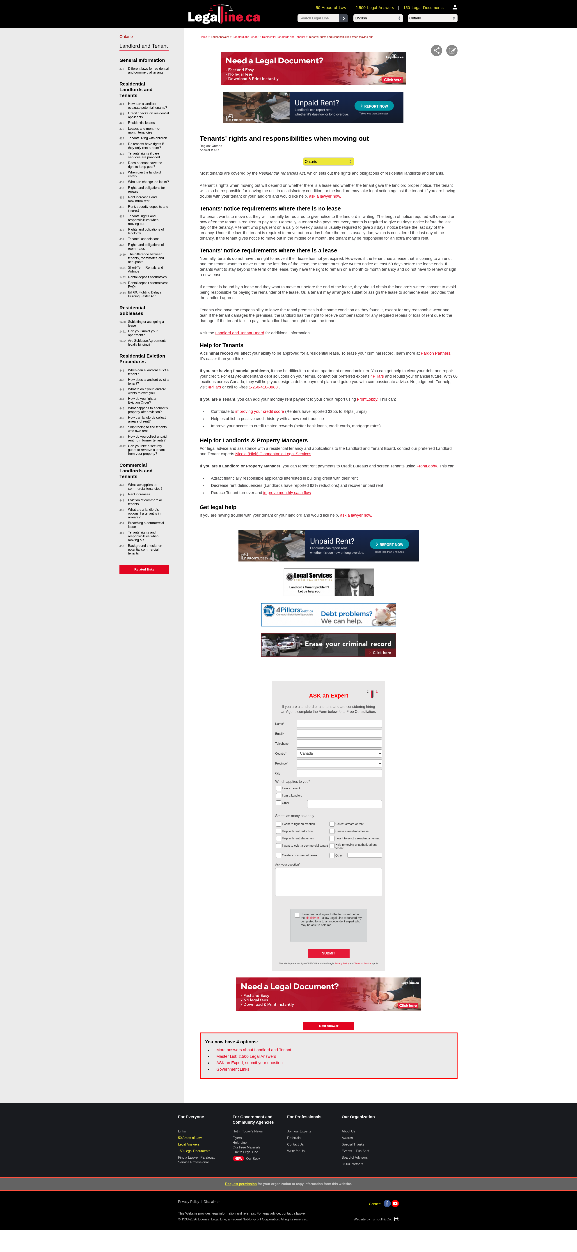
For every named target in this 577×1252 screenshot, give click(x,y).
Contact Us (295, 1144)
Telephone (281, 743)
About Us (348, 1131)
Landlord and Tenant (245, 37)
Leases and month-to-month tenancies (144, 130)
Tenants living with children (147, 138)
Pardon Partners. (436, 353)
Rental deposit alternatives (147, 277)
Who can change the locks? (148, 182)
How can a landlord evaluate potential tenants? (147, 105)
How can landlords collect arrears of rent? (147, 419)
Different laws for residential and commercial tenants (148, 70)
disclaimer (312, 917)
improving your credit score (259, 411)
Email (279, 733)
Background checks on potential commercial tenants (145, 549)
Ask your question (287, 864)
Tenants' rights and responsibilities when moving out (143, 220)
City (277, 773)
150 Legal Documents (423, 7)
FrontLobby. (367, 399)
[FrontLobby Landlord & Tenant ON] (329, 545)
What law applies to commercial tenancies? (145, 486)
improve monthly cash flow (287, 492)
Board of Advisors (355, 1157)
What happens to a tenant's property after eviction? (148, 410)
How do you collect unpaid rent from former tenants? (147, 438)
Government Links (232, 1069)
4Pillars (377, 376)
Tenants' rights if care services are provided (144, 155)
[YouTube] (395, 1203)
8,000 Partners (352, 1164)
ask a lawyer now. (325, 196)
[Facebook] (387, 1203)
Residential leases (141, 123)
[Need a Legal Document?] (313, 68)
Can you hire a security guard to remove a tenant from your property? (146, 449)
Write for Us (296, 1151)
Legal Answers (220, 37)
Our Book (247, 1158)
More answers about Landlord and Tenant (253, 1050)
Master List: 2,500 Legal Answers (246, 1056)
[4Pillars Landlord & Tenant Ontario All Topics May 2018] (329, 614)
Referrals (294, 1138)
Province (281, 763)
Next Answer (328, 1026)
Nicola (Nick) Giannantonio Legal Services (273, 454)
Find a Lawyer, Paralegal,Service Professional (196, 1159)
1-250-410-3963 (263, 387)
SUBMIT (328, 953)
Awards (347, 1138)
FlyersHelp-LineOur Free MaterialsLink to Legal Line (246, 1145)
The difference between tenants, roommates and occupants (146, 258)
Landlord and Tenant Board (239, 333)
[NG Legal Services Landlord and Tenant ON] (329, 582)
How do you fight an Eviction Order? (142, 400)
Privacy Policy (342, 963)
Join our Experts (299, 1131)
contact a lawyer (294, 1213)
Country (280, 753)
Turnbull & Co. (381, 1219)
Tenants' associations (144, 239)
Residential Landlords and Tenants (283, 37)
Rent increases (139, 494)
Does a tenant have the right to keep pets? (145, 165)
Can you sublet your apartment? (143, 333)
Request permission (241, 1184)
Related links (144, 569)
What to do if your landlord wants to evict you (147, 391)
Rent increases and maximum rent (142, 199)
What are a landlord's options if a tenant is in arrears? (144, 513)
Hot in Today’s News (248, 1131)
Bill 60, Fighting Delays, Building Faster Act (145, 294)
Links (182, 1131)
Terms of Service (362, 963)
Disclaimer (212, 1201)
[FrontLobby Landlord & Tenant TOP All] (313, 107)
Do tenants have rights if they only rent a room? (146, 146)
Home (203, 37)
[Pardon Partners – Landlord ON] (329, 645)
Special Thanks (353, 1144)
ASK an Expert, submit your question (249, 1062)
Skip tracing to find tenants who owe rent (147, 429)
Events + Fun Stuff (355, 1151)
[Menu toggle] (123, 14)
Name (279, 723)
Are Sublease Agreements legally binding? (147, 342)
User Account (455, 7)
